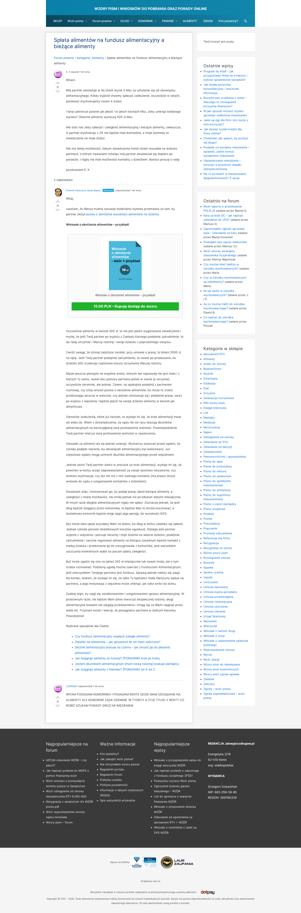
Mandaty (209, 417)
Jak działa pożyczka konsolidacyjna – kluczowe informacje (221, 89)
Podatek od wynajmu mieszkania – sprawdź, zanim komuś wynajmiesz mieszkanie (226, 151)
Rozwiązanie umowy (216, 557)
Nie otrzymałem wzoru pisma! (119, 764)
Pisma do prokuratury (217, 466)
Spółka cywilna (213, 572)
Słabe (57, 93)
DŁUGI (125, 21)
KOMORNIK (145, 21)
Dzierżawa (210, 378)
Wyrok (207, 654)
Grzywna (209, 393)
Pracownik (210, 528)
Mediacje (209, 422)
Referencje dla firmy (216, 538)
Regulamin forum (111, 774)
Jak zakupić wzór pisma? (116, 759)
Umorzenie (210, 582)
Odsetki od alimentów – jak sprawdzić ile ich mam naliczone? (117, 642)
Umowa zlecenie (214, 611)
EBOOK (208, 21)
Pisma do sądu (213, 461)
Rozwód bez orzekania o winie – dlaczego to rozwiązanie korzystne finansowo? (224, 102)
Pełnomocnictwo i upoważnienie (224, 456)
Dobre (57, 81)
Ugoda (207, 577)
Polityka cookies (111, 780)
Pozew (207, 518)
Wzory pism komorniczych (221, 669)
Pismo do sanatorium (217, 476)
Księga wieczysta (214, 408)
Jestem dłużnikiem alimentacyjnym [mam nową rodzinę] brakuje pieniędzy (127, 664)
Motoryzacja (211, 427)
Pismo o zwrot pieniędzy (219, 504)
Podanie (208, 514)
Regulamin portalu (112, 769)
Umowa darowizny (215, 587)
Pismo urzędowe (214, 509)
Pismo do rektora (214, 471)
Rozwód (208, 562)
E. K (68, 71)
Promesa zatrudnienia (217, 533)
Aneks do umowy (214, 364)
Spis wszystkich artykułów (117, 800)
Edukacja (209, 383)
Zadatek (208, 679)
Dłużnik (208, 373)
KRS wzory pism (214, 403)
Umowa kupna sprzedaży (220, 592)
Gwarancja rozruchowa (218, 398)
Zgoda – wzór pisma (216, 689)
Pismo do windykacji (217, 490)
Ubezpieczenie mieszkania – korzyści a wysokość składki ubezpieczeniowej (222, 165)
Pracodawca (211, 523)
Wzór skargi (211, 659)
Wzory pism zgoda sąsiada (221, 674)
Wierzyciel (210, 626)
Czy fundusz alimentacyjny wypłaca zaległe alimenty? (112, 636)
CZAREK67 (71, 686)
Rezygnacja (211, 543)
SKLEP (57, 21)
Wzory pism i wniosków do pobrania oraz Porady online (150, 9)
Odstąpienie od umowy (218, 437)
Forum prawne (101, 21)
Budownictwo (212, 368)
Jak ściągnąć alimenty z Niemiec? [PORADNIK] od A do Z (115, 669)
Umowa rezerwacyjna (217, 601)
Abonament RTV (214, 354)
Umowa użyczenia (215, 606)
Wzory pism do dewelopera (221, 664)
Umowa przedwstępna (218, 596)
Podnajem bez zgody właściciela (225, 242)
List (205, 412)
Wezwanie (210, 621)
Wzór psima (75, 21)
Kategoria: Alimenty (90, 58)
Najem (207, 432)
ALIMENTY (190, 21)
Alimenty (209, 359)
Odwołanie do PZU (215, 442)
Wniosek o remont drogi (219, 631)
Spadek (208, 567)
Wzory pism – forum (59, 822)
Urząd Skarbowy (214, 616)
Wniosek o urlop (214, 636)
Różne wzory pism (215, 553)
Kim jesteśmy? (228, 21)
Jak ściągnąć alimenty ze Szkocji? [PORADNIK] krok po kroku (117, 658)
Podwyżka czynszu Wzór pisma (175, 781)
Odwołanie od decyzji (217, 447)
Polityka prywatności (114, 785)
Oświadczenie (212, 451)
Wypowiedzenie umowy (219, 649)
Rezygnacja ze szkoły (217, 548)
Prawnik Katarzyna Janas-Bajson (83, 190)
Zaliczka (208, 684)
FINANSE (168, 21)
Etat (206, 388)
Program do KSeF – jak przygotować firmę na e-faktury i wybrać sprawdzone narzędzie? (225, 75)
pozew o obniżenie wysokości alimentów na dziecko (122, 214)
